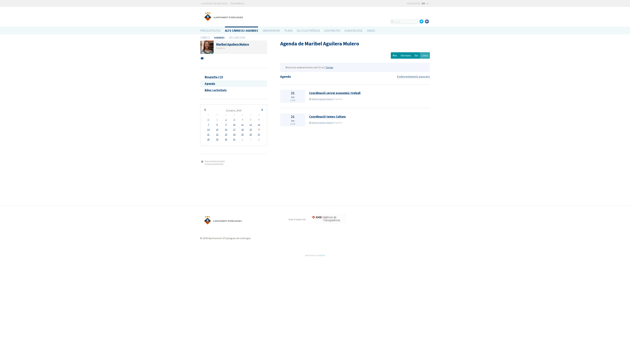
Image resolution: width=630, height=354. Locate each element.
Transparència (237, 3)
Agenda (210, 83)
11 (242, 124)
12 (251, 124)
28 (208, 139)
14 (208, 129)
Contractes (332, 30)
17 (234, 129)
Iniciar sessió (413, 3)
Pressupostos (210, 30)
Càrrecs (205, 37)
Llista (425, 55)
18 (242, 129)
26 (251, 134)
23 (226, 134)
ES (427, 3)
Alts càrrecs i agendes (241, 30)
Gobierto (321, 255)
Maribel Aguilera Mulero (322, 99)
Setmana (406, 55)
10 (234, 124)
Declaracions (237, 37)
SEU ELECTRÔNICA (308, 30)
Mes (395, 55)
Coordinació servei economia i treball (334, 93)
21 (208, 134)
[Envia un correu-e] (202, 58)
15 (217, 129)
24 (234, 134)
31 (234, 139)
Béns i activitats (216, 90)
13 (259, 124)
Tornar (329, 67)
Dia (416, 55)
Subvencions (353, 30)
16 (226, 129)
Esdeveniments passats (413, 77)
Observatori (271, 30)
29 (217, 139)
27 (259, 134)
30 (208, 119)
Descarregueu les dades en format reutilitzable (215, 162)
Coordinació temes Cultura (327, 116)
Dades (371, 30)
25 (242, 134)
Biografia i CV (214, 77)
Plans (288, 30)
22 (217, 134)
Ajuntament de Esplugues (214, 3)
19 (251, 129)
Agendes (219, 37)
